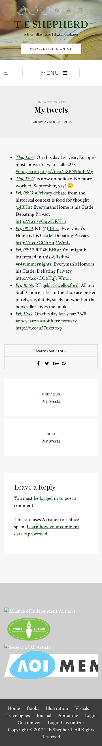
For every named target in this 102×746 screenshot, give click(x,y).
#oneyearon (27, 171)
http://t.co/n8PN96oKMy (66, 171)
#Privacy (43, 193)
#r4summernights (33, 264)
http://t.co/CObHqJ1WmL (43, 242)
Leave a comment (51, 350)
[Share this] (38, 363)
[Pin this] (63, 363)
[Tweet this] (46, 363)
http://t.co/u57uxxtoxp (39, 328)
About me (68, 715)
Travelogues (17, 715)
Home (14, 708)
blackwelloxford (62, 285)
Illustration (57, 708)
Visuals (82, 708)
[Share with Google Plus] (55, 363)
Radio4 (62, 257)
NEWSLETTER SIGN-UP (51, 49)
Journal (44, 715)
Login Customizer (66, 722)
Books (33, 708)
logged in (49, 498)
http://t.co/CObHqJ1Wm (41, 278)
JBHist (26, 207)
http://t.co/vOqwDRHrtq (42, 221)
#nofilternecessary (58, 321)
